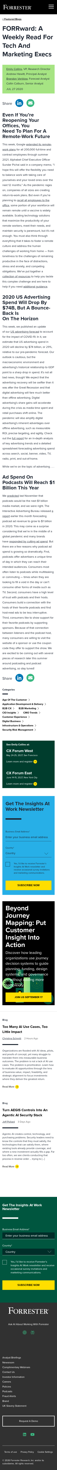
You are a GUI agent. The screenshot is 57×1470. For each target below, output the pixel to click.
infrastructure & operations (17, 725)
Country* (10, 847)
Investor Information (13, 1377)
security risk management (17, 730)
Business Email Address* (18, 831)
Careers (6, 1382)
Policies (6, 1386)
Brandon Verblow (17, 79)
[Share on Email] (30, 103)
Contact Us (8, 1372)
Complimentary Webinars (16, 1367)
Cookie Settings (45, 1452)
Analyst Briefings (11, 1357)
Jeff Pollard (8, 1122)
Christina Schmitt (11, 1038)
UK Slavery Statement (14, 1406)
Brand (5, 1401)
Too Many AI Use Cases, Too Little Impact (25, 1029)
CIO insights (9, 712)
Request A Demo (28, 1421)
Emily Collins (14, 69)
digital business (11, 721)
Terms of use (10, 1452)
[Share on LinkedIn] (19, 103)
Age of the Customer (14, 700)
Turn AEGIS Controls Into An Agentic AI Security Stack (25, 1112)
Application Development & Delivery (22, 704)
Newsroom (8, 1362)
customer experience (14, 717)
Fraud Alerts (9, 1396)
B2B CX (7, 708)
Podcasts (7, 1391)
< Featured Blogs (12, 19)
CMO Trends (30, 712)
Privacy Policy (27, 1452)
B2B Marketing (27, 708)
